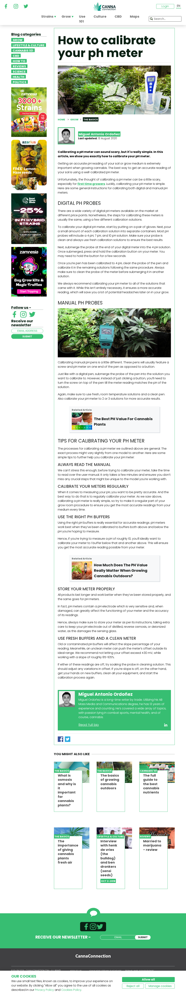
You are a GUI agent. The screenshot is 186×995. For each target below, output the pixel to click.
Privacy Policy (44, 990)
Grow (18, 40)
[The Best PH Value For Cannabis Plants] (82, 422)
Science (19, 71)
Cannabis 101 (23, 50)
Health (18, 76)
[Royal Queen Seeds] (29, 218)
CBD (16, 55)
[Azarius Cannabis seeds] (29, 165)
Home (61, 119)
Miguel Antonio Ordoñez (99, 134)
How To (19, 61)
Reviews (19, 66)
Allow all (148, 979)
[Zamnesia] (29, 112)
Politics (19, 82)
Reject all (133, 986)
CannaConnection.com (104, 6)
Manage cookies (160, 986)
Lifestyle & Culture (29, 45)
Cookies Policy (71, 990)
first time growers (91, 184)
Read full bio (88, 724)
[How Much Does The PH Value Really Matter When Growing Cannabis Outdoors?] (82, 570)
